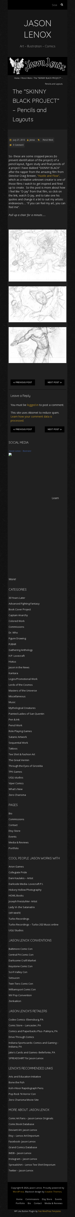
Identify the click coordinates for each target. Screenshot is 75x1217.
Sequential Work (18, 742)
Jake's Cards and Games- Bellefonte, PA (32, 1052)
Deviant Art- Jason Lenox (23, 1130)
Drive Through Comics (21, 1037)
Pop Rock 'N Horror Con (22, 1094)
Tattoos (13, 748)
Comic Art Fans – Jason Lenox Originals (31, 1118)
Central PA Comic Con (21, 954)
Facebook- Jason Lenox (22, 1141)
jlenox (32, 140)
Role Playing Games (20, 731)
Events (13, 836)
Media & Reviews (19, 842)
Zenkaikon (15, 1001)
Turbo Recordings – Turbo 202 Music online (33, 924)
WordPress (18, 1191)
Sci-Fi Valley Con (18, 972)
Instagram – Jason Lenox (23, 1159)
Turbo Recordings (19, 918)
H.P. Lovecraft (17, 655)
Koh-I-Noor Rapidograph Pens (26, 1088)
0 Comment (18, 145)
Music (12, 702)
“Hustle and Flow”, (48, 176)
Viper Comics (16, 783)
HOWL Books (16, 895)
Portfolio (14, 848)
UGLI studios (16, 777)
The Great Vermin (19, 760)
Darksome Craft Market (22, 960)
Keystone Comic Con (20, 966)
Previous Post (24, 382)
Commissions (16, 626)
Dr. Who (13, 632)
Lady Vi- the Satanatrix (22, 907)
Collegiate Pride (18, 872)
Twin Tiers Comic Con (21, 983)
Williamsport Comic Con (22, 989)
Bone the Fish (16, 1082)
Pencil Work (26, 78)
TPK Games (15, 771)
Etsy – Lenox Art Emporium (24, 1135)
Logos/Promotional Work (23, 679)
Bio (10, 813)
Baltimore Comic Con (20, 949)
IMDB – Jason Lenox (20, 1153)
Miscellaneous (17, 696)
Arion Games (16, 866)
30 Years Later (17, 598)
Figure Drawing (17, 638)
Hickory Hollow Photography (25, 889)
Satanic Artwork (18, 737)
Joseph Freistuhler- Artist (23, 901)
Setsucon (14, 978)
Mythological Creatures (22, 708)
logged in (32, 405)
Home (16, 78)
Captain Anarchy (18, 615)
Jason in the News (19, 667)
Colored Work (17, 621)
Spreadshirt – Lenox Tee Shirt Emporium (32, 1164)
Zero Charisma (17, 795)
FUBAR (12, 644)
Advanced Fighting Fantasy (24, 603)
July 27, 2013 (18, 140)
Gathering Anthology (21, 650)
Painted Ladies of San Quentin (26, 713)
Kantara (13, 673)
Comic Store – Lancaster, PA (25, 1025)
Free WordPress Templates (49, 1211)
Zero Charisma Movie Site (24, 1099)
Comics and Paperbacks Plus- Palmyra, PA (33, 1031)
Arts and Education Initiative (25, 1076)
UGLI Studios (16, 930)
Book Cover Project (20, 609)
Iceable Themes (53, 1191)
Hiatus (12, 661)
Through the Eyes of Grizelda (26, 766)
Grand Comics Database (23, 1147)
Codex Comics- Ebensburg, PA (26, 1019)
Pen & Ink (14, 719)
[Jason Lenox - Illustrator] (10, 455)
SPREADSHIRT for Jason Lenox (26, 1058)
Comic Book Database (21, 1124)
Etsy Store (14, 831)
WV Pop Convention (20, 995)
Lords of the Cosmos (21, 684)
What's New (15, 789)
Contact (13, 825)
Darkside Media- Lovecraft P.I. (26, 884)
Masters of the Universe (23, 690)
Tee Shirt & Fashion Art (22, 754)
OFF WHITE (15, 913)
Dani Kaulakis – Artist (21, 878)
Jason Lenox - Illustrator (20, 451)
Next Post (53, 382)
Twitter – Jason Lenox (21, 1170)
